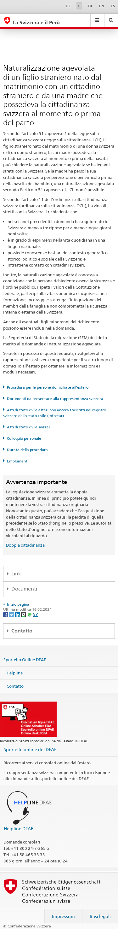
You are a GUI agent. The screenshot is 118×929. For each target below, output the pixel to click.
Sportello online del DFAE (30, 749)
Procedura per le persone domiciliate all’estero (47, 387)
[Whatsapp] (30, 614)
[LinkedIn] (18, 614)
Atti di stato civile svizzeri (29, 427)
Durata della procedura (27, 449)
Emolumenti (17, 461)
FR (90, 5)
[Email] (35, 614)
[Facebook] (6, 614)
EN (101, 5)
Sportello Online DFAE (24, 659)
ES (113, 5)
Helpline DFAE (18, 828)
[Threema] (24, 614)
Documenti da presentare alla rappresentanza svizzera (55, 398)
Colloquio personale (24, 438)
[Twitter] (12, 614)
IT (79, 5)
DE (68, 5)
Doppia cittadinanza (25, 545)
